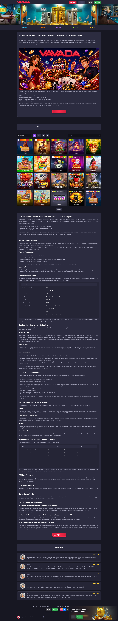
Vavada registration (57, 535)
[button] (2, 14)
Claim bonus (59, 111)
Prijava (81, 2)
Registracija (72, 2)
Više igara (59, 209)
